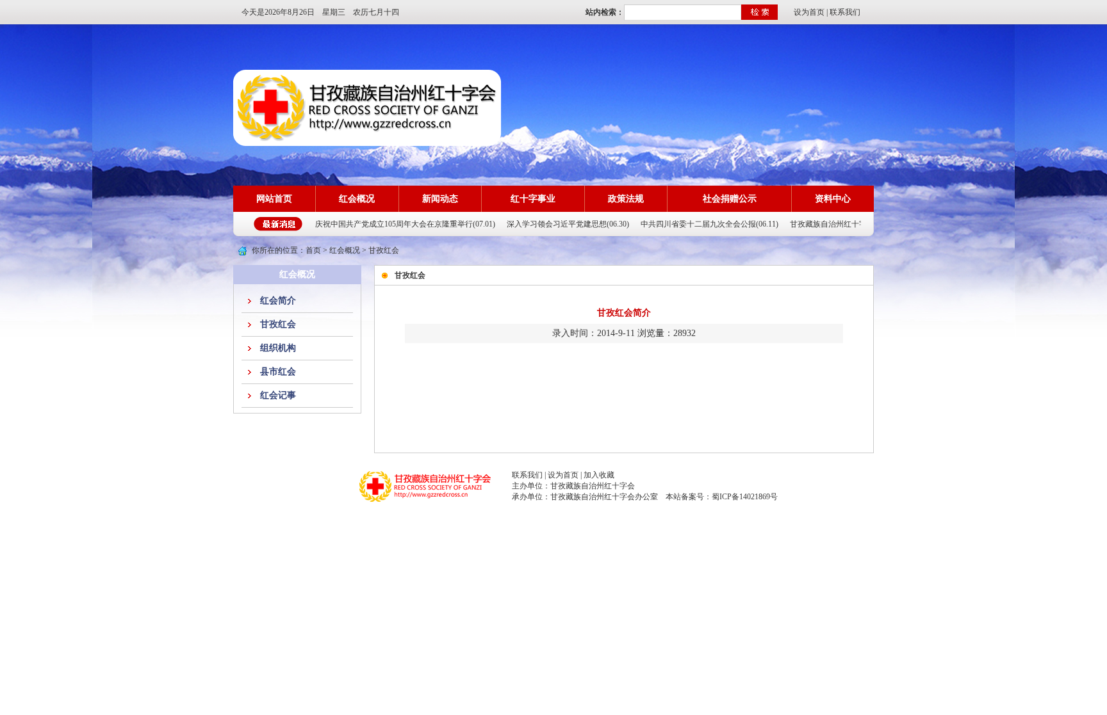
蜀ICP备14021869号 (745, 496)
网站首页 (274, 199)
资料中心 (833, 199)
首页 (313, 250)
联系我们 (845, 12)
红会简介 (278, 300)
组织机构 (278, 348)
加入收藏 (599, 474)
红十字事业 (533, 199)
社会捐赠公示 (730, 199)
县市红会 (278, 371)
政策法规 (626, 199)
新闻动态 (440, 199)
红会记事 (278, 395)
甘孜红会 (278, 324)
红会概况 (357, 199)
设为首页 (809, 12)
